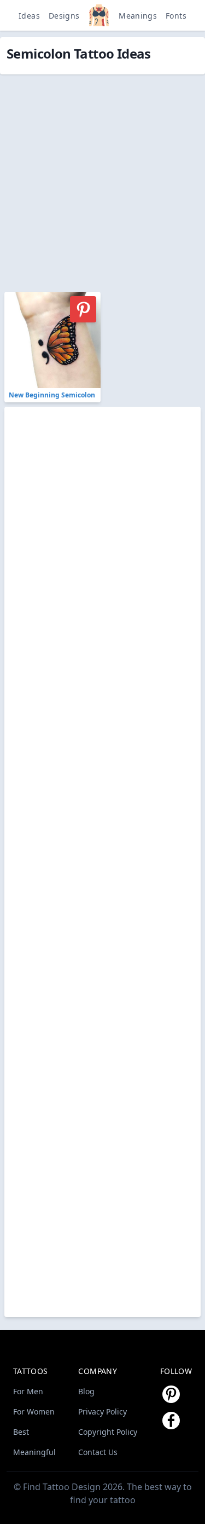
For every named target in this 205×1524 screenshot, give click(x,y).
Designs (64, 15)
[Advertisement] (102, 177)
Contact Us (98, 1452)
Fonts (176, 15)
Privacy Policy (102, 1411)
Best (21, 1432)
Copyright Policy (107, 1432)
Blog (86, 1391)
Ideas (29, 15)
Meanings (138, 15)
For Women (34, 1411)
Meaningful (34, 1452)
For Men (28, 1391)
